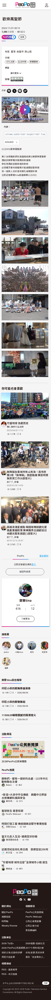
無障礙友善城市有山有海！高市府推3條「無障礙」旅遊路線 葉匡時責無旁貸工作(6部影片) (27, 475)
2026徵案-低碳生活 (35, 943)
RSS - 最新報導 (9, 969)
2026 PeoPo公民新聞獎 (13, 947)
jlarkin (6, 652)
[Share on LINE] (20, 91)
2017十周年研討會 (35, 947)
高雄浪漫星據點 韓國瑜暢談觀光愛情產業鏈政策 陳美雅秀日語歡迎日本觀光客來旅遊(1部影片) (27, 530)
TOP (46, 983)
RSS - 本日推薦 (9, 974)
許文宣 (9, 852)
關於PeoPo (7, 912)
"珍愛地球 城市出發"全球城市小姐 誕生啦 (25, 863)
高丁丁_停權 (12, 482)
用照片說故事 (8, 956)
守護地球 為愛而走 (17, 423)
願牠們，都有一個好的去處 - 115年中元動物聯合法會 (25, 780)
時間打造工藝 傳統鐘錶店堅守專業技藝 (24, 823)
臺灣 (13, 51)
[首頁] (25, 5)
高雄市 (20, 51)
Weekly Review (9, 925)
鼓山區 (28, 51)
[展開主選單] (4, 5)
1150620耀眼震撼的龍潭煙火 (19, 715)
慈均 (32, 652)
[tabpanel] (25, 564)
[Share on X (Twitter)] (14, 91)
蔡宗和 (9, 801)
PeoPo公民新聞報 (35, 912)
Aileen (9, 785)
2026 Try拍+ (8, 943)
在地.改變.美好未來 (35, 952)
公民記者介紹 (32, 925)
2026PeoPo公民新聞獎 (14, 761)
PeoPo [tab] (20, 556)
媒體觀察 (34, 62)
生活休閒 (22, 62)
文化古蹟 (10, 62)
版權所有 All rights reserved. (17, 79)
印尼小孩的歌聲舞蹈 (13, 701)
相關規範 (6, 916)
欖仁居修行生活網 (15, 427)
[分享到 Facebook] (9, 91)
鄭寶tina (25, 600)
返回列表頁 (25, 571)
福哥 (6, 668)
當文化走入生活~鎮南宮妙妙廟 (19, 836)
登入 (34, 564)
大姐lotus (19, 652)
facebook (21, 899)
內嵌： (7, 127)
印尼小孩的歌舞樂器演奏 (16, 688)
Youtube (29, 899)
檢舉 (22, 37)
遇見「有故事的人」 (36, 956)
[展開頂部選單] (46, 5)
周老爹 (9, 868)
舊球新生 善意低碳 (12, 810)
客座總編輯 (31, 930)
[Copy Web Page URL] (25, 91)
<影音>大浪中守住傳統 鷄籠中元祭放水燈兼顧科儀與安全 (24, 796)
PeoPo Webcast (13, 814)
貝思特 (44, 652)
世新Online (11, 827)
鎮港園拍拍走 (12, 840)
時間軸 (5, 921)
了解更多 (25, 619)
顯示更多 (15, 73)
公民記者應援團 (33, 921)
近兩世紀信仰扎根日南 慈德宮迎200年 (25, 849)
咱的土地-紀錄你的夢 (12, 952)
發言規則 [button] (43, 556)
